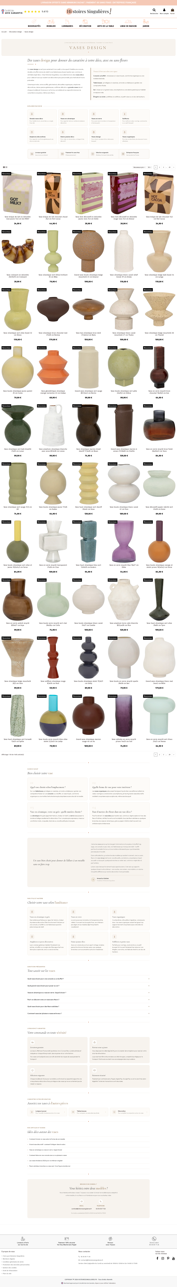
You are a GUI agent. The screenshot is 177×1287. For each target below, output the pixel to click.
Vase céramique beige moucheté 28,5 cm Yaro (17, 682)
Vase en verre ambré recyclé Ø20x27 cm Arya (17, 624)
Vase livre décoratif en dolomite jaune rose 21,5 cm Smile (88, 218)
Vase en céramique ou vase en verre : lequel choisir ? (46, 993)
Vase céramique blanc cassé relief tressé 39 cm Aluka (124, 276)
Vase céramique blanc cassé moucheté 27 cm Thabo (123, 334)
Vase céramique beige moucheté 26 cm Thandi (159, 334)
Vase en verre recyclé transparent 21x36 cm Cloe (53, 566)
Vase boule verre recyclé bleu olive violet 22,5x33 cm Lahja (53, 740)
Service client (154, 1243)
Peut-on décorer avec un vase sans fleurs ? (43, 1000)
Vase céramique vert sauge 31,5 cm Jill (18, 508)
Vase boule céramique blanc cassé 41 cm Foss (124, 508)
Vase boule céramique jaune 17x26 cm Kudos (53, 508)
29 (169, 167)
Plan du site (7, 1273)
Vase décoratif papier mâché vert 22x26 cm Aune (159, 508)
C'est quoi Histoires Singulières (13, 1256)
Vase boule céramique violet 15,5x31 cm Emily (88, 682)
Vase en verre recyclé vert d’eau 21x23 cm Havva (159, 740)
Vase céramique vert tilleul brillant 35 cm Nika (53, 276)
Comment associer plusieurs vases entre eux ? (44, 1013)
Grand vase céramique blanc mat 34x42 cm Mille (159, 682)
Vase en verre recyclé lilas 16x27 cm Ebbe (123, 566)
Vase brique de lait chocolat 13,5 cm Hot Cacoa (159, 218)
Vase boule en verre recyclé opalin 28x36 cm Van (124, 682)
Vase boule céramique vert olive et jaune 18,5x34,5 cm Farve (17, 566)
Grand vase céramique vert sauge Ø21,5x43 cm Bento (88, 392)
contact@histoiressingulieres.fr (81, 1209)
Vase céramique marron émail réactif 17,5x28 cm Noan (88, 450)
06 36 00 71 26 (101, 1209)
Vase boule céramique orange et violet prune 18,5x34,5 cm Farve (159, 566)
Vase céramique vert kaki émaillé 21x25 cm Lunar (17, 450)
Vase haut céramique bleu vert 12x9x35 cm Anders (88, 566)
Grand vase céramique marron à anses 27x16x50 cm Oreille (124, 450)
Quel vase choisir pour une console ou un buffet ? (45, 979)
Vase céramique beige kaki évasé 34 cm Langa (159, 276)
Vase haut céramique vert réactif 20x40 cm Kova (88, 508)
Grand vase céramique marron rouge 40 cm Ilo (88, 740)
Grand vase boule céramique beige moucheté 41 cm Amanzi (88, 276)
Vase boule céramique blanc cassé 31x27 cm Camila (88, 624)
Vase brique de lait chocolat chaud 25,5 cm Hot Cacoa (53, 218)
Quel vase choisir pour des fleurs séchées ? (43, 1006)
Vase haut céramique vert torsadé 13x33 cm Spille (18, 740)
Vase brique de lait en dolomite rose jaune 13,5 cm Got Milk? (18, 218)
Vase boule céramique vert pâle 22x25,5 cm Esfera (124, 392)
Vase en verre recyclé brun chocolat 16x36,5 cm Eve (159, 392)
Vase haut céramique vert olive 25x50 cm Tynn (159, 624)
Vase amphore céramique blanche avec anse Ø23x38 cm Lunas (53, 450)
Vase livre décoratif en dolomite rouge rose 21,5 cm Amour (124, 218)
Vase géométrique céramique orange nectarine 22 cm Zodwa (53, 392)
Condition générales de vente (13, 1262)
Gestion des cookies (10, 1268)
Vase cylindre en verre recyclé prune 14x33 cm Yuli (124, 740)
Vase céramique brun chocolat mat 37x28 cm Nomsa (53, 334)
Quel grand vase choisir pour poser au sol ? (43, 986)
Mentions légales (9, 1259)
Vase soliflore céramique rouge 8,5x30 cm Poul (53, 682)
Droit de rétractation (10, 1271)
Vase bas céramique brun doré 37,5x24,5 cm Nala (88, 334)
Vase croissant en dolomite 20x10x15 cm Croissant (18, 276)
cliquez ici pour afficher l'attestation (105, 1283)
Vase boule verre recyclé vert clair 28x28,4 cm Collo (53, 624)
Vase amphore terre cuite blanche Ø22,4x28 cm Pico (124, 624)
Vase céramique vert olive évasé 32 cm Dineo (17, 334)
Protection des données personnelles (16, 1265)
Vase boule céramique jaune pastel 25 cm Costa (17, 392)
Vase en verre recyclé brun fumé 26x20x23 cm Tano (159, 450)
